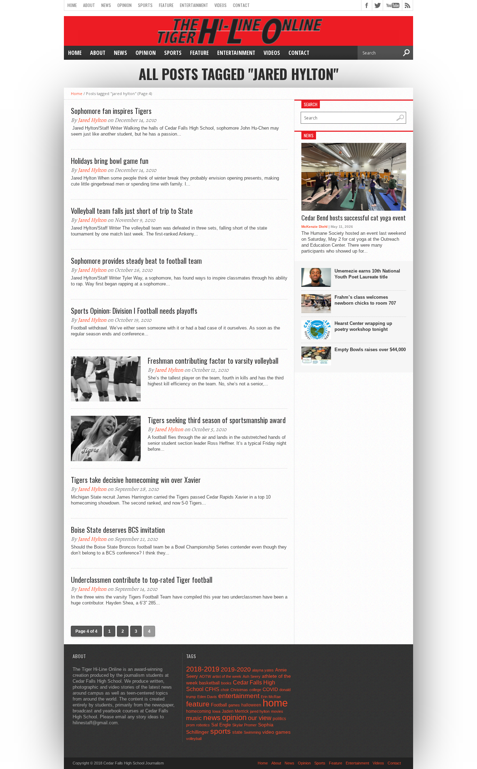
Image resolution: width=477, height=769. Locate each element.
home (275, 703)
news (212, 717)
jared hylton (260, 711)
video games (276, 732)
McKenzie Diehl (314, 226)
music (194, 718)
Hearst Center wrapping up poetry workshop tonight (363, 326)
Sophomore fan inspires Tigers (111, 111)
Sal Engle (221, 724)
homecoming (198, 711)
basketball (209, 682)
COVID (270, 689)
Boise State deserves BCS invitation (118, 529)
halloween (251, 705)
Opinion (124, 5)
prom (190, 725)
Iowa (216, 711)
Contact (241, 5)
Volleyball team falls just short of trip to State (132, 210)
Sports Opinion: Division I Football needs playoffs (134, 310)
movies (277, 711)
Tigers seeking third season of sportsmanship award (217, 420)
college (255, 690)
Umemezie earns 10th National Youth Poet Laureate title (367, 274)
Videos (220, 5)
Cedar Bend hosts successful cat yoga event (353, 218)
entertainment (238, 695)
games (234, 705)
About (89, 5)
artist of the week (226, 676)
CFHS (212, 689)
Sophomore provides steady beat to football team (136, 260)
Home (72, 5)
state (237, 732)
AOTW (205, 676)
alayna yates (263, 670)
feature (198, 704)
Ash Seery (251, 676)
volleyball (193, 739)
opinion (234, 717)
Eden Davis (207, 697)
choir (225, 690)
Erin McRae (271, 697)
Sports (145, 5)
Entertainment (194, 5)
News (106, 5)
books (226, 683)
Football (219, 705)
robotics (203, 725)
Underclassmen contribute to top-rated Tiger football (141, 579)
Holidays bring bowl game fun (109, 161)
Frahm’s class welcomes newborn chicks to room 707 (365, 300)
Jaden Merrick (235, 711)
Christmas (239, 690)
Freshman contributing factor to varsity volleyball (213, 360)
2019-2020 (236, 669)
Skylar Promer (244, 725)
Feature (166, 5)
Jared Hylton (92, 120)
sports (220, 731)
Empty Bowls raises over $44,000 (370, 349)
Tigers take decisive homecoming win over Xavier (136, 480)
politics (279, 718)
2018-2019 (202, 669)
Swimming (252, 732)
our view (259, 717)
